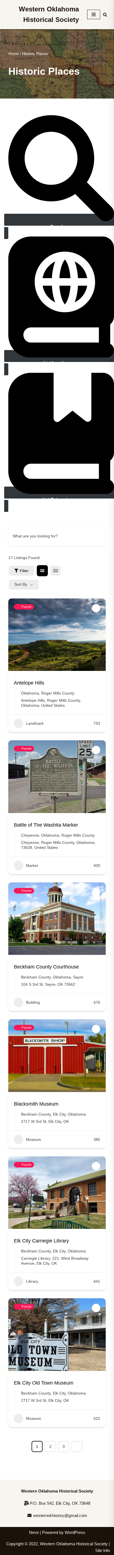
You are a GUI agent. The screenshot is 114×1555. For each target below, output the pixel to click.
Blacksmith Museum (36, 1104)
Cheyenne (30, 835)
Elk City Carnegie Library (41, 1241)
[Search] (105, 14)
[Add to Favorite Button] (96, 608)
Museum (33, 1139)
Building (33, 1002)
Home (13, 53)
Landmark (35, 723)
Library (32, 1281)
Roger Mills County (57, 693)
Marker (32, 865)
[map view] (55, 570)
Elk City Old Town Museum (43, 1383)
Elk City (59, 1114)
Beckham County (36, 977)
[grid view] (42, 570)
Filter (24, 570)
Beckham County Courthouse (46, 967)
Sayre (78, 977)
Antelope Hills (29, 683)
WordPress (75, 1532)
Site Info (102, 1550)
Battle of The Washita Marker (46, 825)
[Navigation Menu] (93, 14)
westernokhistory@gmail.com (59, 1515)
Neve (34, 1532)
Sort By (20, 584)
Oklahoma (30, 693)
